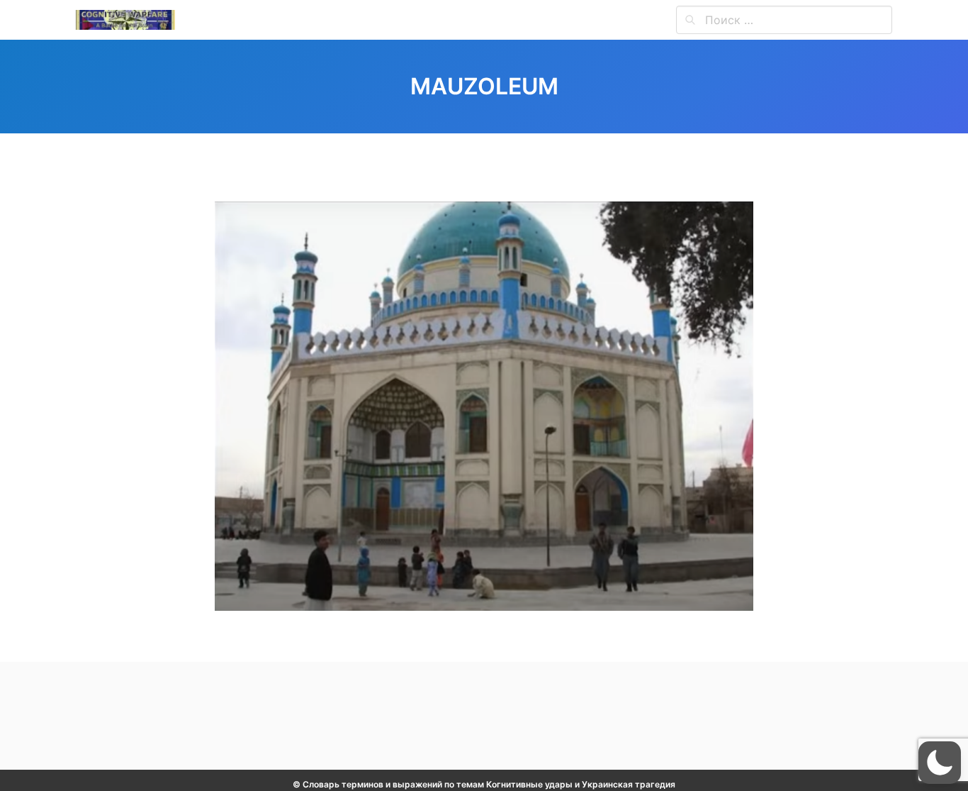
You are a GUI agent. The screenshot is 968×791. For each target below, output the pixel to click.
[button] (939, 762)
